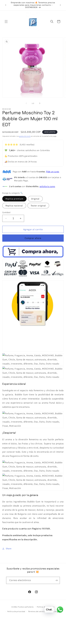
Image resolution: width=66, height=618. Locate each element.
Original (35, 198)
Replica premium (14, 198)
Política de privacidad (16, 611)
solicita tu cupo (47, 186)
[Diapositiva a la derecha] (39, 103)
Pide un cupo (52, 171)
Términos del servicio (36, 611)
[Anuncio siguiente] (60, 5)
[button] (6, 21)
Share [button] (9, 548)
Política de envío (55, 611)
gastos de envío (25, 136)
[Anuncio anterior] (5, 5)
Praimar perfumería (26, 607)
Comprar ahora (33, 238)
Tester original (38, 205)
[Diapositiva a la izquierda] (26, 103)
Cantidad (6, 212)
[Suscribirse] (56, 580)
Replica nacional (14, 205)
